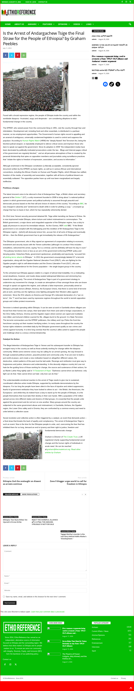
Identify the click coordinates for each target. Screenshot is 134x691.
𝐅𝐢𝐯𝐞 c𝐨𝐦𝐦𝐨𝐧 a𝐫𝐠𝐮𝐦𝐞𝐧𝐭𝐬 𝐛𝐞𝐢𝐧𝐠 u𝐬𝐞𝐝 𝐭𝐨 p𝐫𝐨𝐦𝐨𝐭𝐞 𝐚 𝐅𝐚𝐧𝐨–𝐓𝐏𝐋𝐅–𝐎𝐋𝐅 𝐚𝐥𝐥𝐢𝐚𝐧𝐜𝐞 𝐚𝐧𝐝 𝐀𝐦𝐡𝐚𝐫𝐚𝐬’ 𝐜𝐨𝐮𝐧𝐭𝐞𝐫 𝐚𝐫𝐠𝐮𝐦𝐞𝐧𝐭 (110, 58)
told (65, 226)
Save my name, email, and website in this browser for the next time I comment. (36, 597)
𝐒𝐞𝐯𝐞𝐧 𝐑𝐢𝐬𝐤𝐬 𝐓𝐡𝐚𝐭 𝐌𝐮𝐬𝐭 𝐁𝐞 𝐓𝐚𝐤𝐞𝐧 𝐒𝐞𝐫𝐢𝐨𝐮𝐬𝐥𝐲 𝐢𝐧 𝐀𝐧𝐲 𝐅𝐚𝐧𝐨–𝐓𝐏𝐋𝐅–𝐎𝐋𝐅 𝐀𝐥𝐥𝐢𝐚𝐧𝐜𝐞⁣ (74, 643)
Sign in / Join (31, 2)
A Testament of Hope (42, 371)
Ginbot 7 (18, 197)
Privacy (123, 678)
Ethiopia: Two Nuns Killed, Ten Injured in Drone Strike (15, 521)
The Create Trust (70, 437)
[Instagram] (126, 2)
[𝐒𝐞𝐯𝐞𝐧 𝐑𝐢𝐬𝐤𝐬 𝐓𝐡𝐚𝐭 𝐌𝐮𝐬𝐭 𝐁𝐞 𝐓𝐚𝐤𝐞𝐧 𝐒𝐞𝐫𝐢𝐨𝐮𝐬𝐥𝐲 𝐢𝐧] (53, 645)
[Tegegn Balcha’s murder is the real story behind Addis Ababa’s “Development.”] (74, 515)
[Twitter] (11, 55)
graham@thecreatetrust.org (58, 449)
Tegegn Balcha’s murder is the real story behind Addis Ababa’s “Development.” (73, 536)
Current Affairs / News (11, 517)
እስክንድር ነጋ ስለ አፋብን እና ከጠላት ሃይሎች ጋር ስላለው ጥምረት (110, 46)
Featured (47, 24)
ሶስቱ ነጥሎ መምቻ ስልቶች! (102, 36)
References (96, 639)
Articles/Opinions (98, 635)
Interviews (96, 647)
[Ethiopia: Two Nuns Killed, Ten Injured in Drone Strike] (16, 508)
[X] (130, 2)
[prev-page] (82, 494)
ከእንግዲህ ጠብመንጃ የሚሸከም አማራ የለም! (108, 70)
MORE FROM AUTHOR (29, 494)
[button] (130, 24)
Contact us (42, 2)
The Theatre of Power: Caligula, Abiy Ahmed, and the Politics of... (74, 656)
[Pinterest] (17, 55)
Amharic (32, 24)
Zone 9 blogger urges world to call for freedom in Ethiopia (68, 482)
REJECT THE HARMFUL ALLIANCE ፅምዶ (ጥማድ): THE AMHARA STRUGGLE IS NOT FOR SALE (45, 522)
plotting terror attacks (14, 257)
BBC (82, 204)
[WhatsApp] (23, 55)
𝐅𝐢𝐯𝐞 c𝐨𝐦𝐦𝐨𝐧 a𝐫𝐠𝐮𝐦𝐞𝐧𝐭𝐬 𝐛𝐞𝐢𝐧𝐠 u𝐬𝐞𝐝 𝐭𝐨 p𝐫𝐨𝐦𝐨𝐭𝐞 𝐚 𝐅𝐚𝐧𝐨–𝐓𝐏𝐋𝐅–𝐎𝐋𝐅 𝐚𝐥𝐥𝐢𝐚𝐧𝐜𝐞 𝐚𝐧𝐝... (74, 630)
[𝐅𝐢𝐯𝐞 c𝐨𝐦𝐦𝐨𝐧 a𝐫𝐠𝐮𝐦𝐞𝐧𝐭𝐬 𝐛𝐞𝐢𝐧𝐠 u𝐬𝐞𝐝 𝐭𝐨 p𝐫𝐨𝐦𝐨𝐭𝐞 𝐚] (53, 632)
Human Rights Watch (31, 141)
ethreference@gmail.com (21, 659)
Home (8, 24)
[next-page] (85, 494)
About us (19, 24)
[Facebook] (122, 2)
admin (94, 39)
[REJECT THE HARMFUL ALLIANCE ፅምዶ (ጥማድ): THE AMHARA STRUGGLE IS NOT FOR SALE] (45, 508)
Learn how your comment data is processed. (48, 612)
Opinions (62, 24)
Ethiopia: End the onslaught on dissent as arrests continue (22, 482)
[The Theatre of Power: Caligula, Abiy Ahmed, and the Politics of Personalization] (53, 658)
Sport (94, 651)
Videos (76, 24)
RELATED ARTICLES (11, 494)
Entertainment (97, 643)
